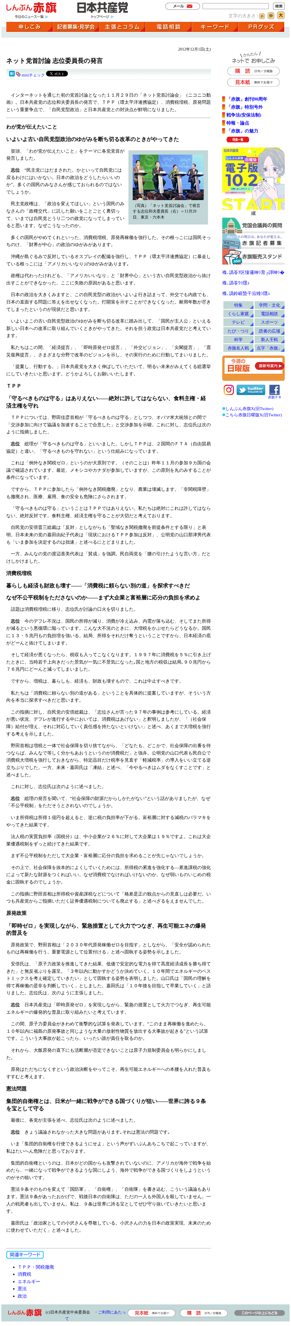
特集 (238, 305)
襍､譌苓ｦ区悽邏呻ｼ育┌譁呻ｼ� (253, 272)
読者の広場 (269, 331)
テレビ (238, 322)
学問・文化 (269, 305)
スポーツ (269, 322)
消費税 (24, 1274)
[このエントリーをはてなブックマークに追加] (12, 75)
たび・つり (238, 331)
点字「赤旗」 (269, 348)
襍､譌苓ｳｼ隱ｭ (236, 282)
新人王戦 (269, 339)
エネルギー (29, 1281)
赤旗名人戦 (238, 348)
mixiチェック (33, 75)
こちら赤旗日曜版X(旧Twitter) (253, 414)
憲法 (22, 1288)
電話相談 (269, 313)
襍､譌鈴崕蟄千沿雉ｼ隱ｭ (246, 293)
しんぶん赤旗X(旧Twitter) (249, 408)
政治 (22, 1296)
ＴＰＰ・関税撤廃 (36, 1267)
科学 (238, 339)
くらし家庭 (238, 313)
